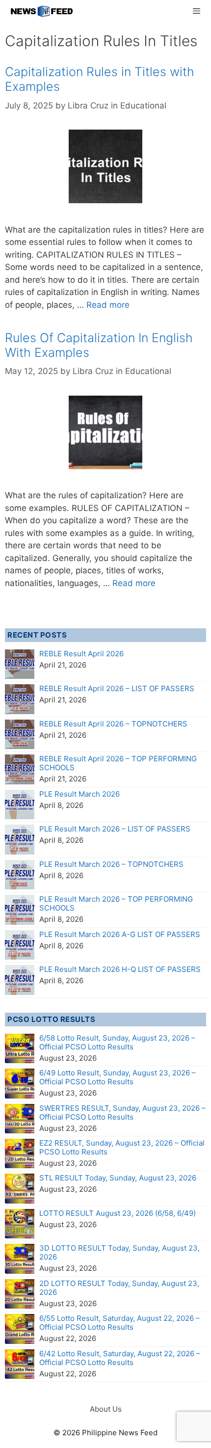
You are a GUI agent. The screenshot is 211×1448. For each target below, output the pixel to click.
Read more (108, 305)
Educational (143, 105)
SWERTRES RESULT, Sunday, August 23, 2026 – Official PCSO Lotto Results (122, 1112)
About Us (106, 1409)
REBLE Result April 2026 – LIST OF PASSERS (116, 688)
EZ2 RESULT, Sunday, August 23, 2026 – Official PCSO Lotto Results (122, 1147)
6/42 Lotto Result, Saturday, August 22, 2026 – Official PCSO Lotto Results (119, 1358)
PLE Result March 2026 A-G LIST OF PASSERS (119, 934)
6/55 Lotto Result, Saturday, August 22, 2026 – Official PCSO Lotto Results (119, 1323)
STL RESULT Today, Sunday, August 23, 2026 (117, 1177)
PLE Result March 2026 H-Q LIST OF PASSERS (120, 969)
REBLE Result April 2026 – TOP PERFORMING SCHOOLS (118, 763)
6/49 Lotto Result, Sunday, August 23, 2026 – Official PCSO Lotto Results (117, 1077)
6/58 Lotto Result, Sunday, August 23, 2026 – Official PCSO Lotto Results (117, 1042)
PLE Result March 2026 (79, 794)
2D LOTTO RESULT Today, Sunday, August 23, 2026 (119, 1288)
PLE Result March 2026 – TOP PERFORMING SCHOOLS (116, 903)
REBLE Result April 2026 (81, 653)
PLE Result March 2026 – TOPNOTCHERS (111, 864)
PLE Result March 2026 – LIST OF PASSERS (114, 828)
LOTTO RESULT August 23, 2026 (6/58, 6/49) (117, 1213)
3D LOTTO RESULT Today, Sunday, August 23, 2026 (119, 1252)
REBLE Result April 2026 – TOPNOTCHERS (113, 723)
